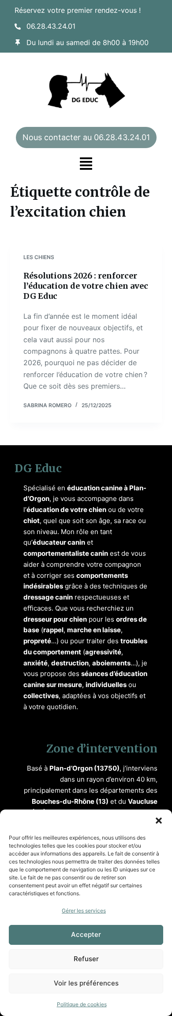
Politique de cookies (82, 1004)
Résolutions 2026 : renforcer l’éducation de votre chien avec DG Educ (85, 286)
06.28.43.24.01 (50, 26)
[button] (158, 820)
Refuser (86, 959)
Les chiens (38, 257)
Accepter (86, 934)
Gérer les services (84, 910)
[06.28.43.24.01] (18, 26)
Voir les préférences (86, 983)
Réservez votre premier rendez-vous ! (78, 10)
